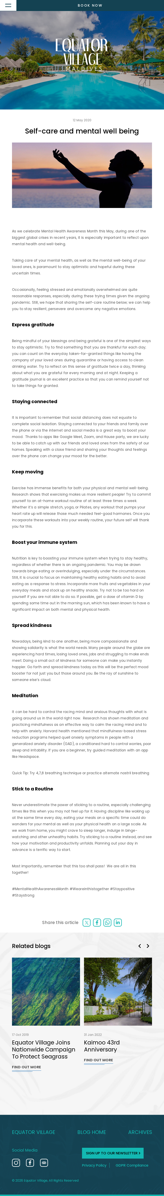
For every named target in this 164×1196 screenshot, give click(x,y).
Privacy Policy (94, 1165)
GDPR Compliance (132, 1165)
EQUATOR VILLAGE (33, 1132)
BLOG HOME (91, 1132)
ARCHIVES (140, 1132)
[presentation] (140, 946)
